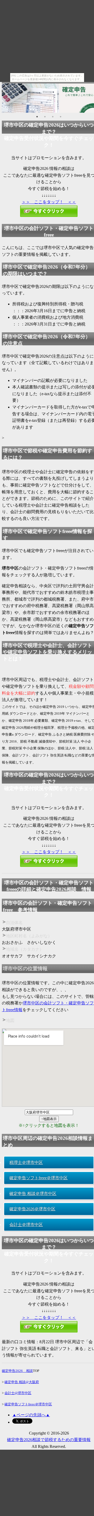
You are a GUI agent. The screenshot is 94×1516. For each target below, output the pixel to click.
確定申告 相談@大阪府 (21, 1382)
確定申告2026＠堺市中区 (32, 1209)
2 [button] (45, 116)
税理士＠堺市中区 (26, 1162)
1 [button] (37, 116)
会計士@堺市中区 (17, 1393)
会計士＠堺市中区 (26, 1224)
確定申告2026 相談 (17, 1371)
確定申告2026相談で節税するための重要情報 (49, 1439)
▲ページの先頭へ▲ (31, 1415)
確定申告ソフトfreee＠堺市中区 (38, 1178)
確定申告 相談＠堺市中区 (32, 1193)
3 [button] (52, 116)
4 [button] (60, 116)
